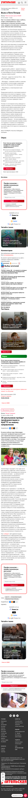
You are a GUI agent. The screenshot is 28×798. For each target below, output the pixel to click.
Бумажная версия (18, 742)
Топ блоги (5, 309)
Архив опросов (5, 398)
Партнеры (3, 751)
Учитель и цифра (4, 740)
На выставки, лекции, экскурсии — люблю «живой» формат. (13, 158)
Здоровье (3, 738)
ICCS (16, 746)
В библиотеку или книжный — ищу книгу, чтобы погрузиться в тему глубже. (14, 161)
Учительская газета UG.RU (13, 15)
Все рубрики (3, 741)
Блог (16, 749)
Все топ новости (5, 307)
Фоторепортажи (19, 747)
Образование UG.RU (7, 410)
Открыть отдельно (6, 396)
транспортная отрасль (11, 599)
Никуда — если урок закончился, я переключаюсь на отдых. (13, 165)
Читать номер (23, 9)
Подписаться (14, 201)
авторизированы (8, 255)
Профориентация (16, 597)
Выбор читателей (12, 266)
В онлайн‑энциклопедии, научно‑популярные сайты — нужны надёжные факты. (13, 154)
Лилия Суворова (10, 413)
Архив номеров (18, 736)
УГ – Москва (17, 733)
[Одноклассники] (12, 428)
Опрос (4, 356)
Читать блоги (6, 351)
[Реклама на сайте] (25, 795)
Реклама (3, 750)
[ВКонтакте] (10, 428)
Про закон (3, 726)
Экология (3, 728)
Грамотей (3, 734)
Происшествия (6, 238)
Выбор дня (3, 729)
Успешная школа (18, 721)
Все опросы (4, 177)
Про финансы (4, 736)
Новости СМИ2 (6, 403)
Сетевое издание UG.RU (20, 731)
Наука (2, 722)
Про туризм (3, 731)
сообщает (6, 534)
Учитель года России (19, 726)
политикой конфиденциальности (16, 688)
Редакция (3, 748)
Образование (4, 721)
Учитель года (4, 733)
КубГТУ (7, 597)
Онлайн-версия (18, 743)
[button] (5, 263)
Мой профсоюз (18, 735)
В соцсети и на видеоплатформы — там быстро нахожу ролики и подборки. (14, 150)
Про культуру (4, 724)
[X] (14, 428)
